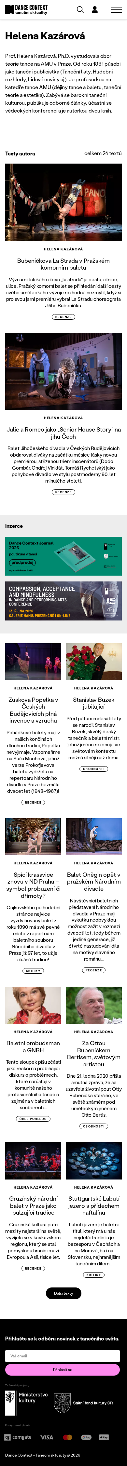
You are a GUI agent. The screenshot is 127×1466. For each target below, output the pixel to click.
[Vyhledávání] (80, 10)
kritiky (33, 971)
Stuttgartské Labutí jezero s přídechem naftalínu (94, 1205)
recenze (63, 317)
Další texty (63, 1293)
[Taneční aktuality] (26, 10)
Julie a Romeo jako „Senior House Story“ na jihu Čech (64, 432)
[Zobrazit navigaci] (116, 10)
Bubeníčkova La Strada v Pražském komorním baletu (63, 264)
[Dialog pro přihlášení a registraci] (95, 10)
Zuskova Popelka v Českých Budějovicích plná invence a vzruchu (33, 710)
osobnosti (94, 769)
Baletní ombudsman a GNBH (33, 1046)
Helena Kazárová (63, 249)
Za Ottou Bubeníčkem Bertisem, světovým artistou (93, 1053)
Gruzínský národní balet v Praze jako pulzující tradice (33, 1205)
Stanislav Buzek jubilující (94, 703)
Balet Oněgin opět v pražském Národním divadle (94, 881)
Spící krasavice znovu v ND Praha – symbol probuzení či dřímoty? (33, 885)
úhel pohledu (33, 1119)
